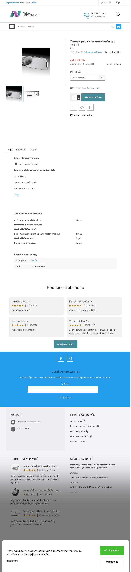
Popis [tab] (10, 149)
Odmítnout (112, 562)
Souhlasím (113, 550)
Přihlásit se (65, 398)
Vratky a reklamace (78, 441)
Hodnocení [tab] (21, 149)
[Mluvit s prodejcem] (82, 107)
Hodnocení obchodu (65, 287)
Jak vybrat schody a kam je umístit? (89, 477)
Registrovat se (12, 2)
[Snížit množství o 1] (78, 98)
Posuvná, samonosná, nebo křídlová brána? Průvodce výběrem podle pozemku (93, 466)
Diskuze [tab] (33, 149)
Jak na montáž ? (77, 421)
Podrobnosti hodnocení (93, 52)
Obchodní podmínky (79, 431)
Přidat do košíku (93, 97)
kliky (17, 194)
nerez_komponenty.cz (70, 361)
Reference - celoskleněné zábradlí (84, 426)
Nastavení (12, 561)
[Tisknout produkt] (73, 107)
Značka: (113, 52)
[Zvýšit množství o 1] (78, 96)
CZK (118, 2)
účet (34, 2)
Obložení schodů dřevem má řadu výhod (91, 487)
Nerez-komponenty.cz (61, 361)
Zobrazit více (65, 344)
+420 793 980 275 (24, 428)
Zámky (33, 260)
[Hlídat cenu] (90, 107)
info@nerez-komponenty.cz (28, 421)
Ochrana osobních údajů (81, 436)
